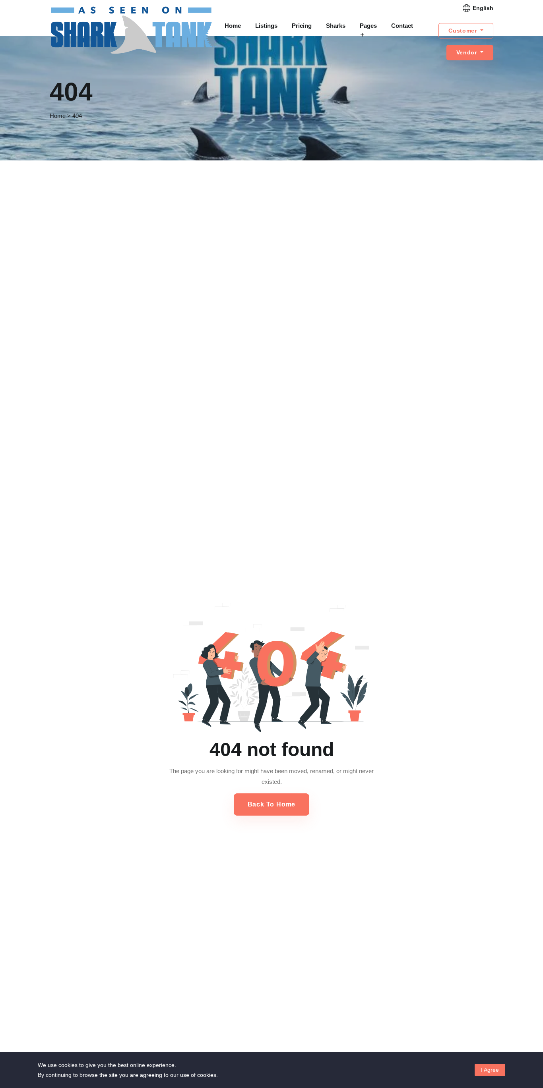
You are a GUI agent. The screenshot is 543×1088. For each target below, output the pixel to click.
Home (233, 25)
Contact (402, 25)
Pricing (302, 25)
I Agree (490, 1070)
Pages (368, 25)
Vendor (467, 52)
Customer (463, 30)
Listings (266, 25)
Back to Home (272, 804)
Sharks (335, 25)
